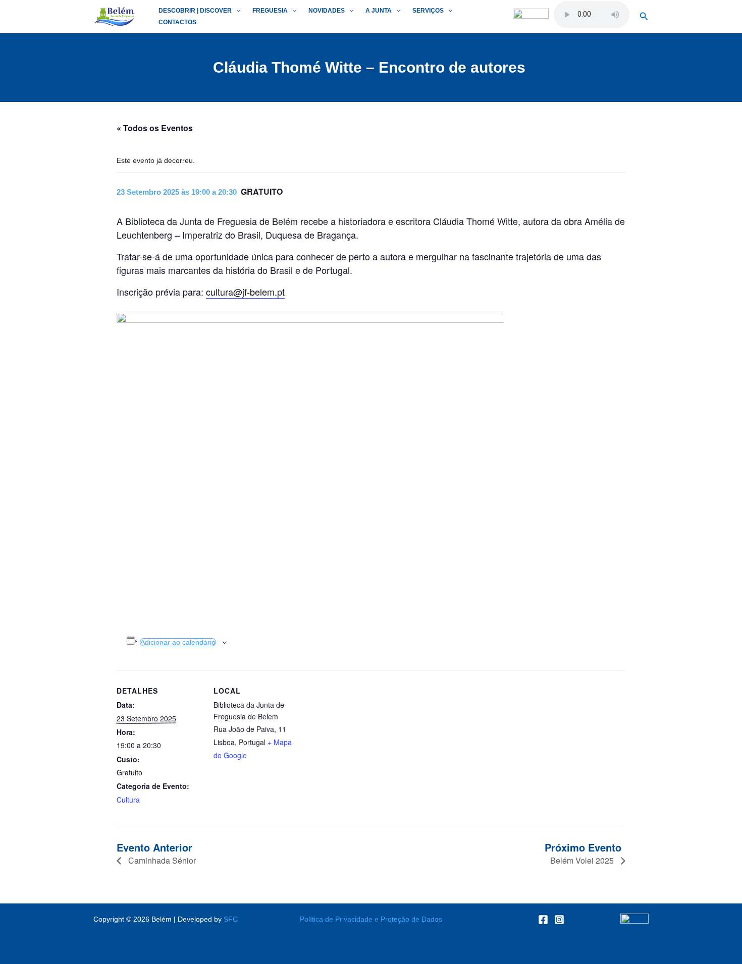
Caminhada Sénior (161, 860)
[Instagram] (559, 920)
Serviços (428, 10)
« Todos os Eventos (155, 128)
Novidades (326, 10)
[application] (236, 11)
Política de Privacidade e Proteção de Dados (371, 919)
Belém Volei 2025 (583, 860)
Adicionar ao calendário (178, 642)
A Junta (378, 10)
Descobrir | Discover (195, 10)
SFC (231, 919)
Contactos (177, 22)
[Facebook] (543, 920)
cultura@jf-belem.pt (245, 291)
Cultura (128, 800)
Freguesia (270, 10)
